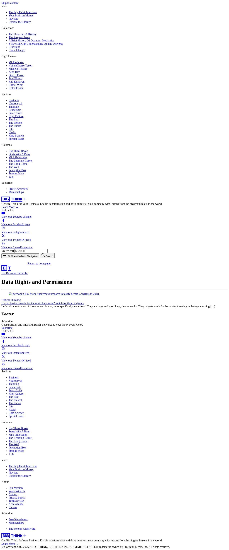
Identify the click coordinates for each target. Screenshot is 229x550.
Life (11, 129)
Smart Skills (15, 113)
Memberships (16, 192)
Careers (13, 507)
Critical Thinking (11, 299)
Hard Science (16, 135)
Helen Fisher (16, 88)
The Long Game (18, 163)
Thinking (14, 106)
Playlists (13, 18)
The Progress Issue (19, 37)
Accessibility (16, 504)
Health (12, 132)
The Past (13, 119)
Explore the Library (20, 21)
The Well (14, 167)
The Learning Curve (20, 160)
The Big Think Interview (23, 12)
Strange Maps (16, 173)
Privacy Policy (17, 497)
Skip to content (9, 2)
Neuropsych (15, 103)
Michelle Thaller (18, 68)
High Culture (16, 116)
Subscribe (22, 273)
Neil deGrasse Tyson (20, 65)
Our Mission (16, 487)
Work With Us (17, 491)
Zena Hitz (14, 71)
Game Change (17, 50)
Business (14, 100)
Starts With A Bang (19, 154)
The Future (15, 125)
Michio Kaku (16, 62)
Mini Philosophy (18, 157)
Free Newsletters (18, 188)
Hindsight (14, 46)
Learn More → (9, 207)
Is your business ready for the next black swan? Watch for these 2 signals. (42, 303)
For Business (9, 273)
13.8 (11, 176)
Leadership (15, 109)
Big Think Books (18, 150)
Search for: (7, 250)
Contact (13, 494)
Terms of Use (16, 500)
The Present (15, 122)
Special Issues (16, 138)
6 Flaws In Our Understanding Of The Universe (36, 43)
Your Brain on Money (21, 15)
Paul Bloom (15, 78)
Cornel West (16, 84)
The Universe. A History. (23, 34)
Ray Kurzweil (17, 81)
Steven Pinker (16, 75)
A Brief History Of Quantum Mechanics (31, 40)
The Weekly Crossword (22, 528)
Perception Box (17, 170)
